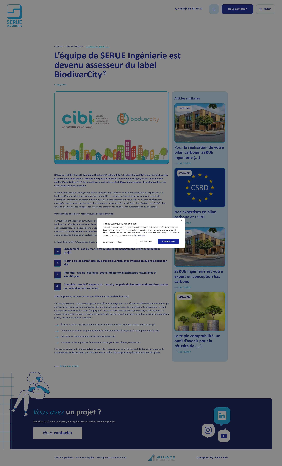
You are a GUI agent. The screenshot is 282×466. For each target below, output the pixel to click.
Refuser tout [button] (146, 241)
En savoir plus (139, 235)
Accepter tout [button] (168, 241)
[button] (113, 242)
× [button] (181, 221)
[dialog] (141, 233)
